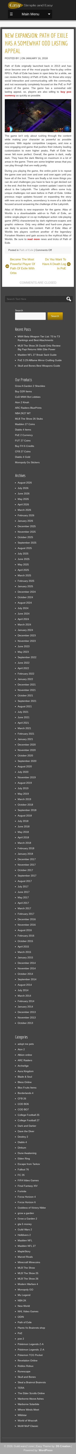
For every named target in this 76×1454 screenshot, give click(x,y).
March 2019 (24, 799)
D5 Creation (63, 1446)
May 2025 (23, 564)
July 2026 (23, 488)
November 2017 (27, 864)
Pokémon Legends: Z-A (31, 1349)
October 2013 (25, 1023)
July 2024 (23, 608)
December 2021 (27, 684)
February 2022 (26, 673)
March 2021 (24, 728)
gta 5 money (25, 1224)
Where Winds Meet (28, 1409)
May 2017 (23, 897)
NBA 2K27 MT (23, 413)
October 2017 (25, 870)
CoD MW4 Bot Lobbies (27, 396)
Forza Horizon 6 (27, 1202)
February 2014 (26, 1001)
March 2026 (24, 509)
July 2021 (23, 711)
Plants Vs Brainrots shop (31, 1327)
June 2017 (24, 892)
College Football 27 (28, 1120)
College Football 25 (28, 1114)
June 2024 (24, 613)
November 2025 (27, 531)
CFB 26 (22, 1098)
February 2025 (26, 580)
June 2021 (24, 717)
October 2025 (25, 537)
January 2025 (25, 586)
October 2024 (25, 597)
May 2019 (23, 793)
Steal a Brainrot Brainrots (32, 1382)
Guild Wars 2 (25, 1229)
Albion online (25, 1054)
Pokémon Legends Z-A (30, 1344)
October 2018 (25, 804)
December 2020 (27, 744)
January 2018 (25, 853)
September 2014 (27, 979)
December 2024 (27, 591)
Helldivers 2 (24, 1235)
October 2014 (25, 973)
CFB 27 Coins (23, 451)
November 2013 (27, 1017)
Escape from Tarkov (29, 1164)
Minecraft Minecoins (29, 1262)
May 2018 (23, 832)
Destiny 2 (23, 1136)
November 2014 (27, 968)
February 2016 (26, 935)
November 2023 (27, 640)
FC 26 (21, 1175)
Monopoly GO (25, 1289)
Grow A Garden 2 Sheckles (30, 386)
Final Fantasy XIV (27, 1185)
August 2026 (25, 482)
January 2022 (25, 679)
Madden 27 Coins (25, 424)
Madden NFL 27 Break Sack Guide (37, 354)
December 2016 (27, 919)
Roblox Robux (25, 1366)
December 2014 (27, 963)
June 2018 (24, 826)
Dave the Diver (26, 1131)
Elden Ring (24, 1158)
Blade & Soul (25, 1076)
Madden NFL (25, 1240)
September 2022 (27, 657)
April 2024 (23, 619)
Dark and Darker (27, 1125)
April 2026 (23, 504)
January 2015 (25, 957)
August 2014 (25, 984)
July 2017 (23, 886)
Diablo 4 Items (23, 429)
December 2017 (27, 859)
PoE (20, 1333)
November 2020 (27, 750)
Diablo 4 (22, 1142)
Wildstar (22, 1415)
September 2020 (27, 761)
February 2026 (26, 515)
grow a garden (26, 1213)
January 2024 (25, 630)
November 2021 (27, 690)
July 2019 (23, 788)
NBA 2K (22, 1300)
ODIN (21, 1316)
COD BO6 (23, 1104)
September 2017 (27, 875)
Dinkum (22, 1147)
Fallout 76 (23, 1169)
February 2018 (26, 848)
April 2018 (23, 837)
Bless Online (25, 1082)
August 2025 (25, 548)
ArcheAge (23, 1065)
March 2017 (24, 908)
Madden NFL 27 (27, 1245)
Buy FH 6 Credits (24, 446)
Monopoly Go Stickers (27, 462)
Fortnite (22, 1191)
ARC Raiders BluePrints (28, 407)
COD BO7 (23, 1109)
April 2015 (23, 946)
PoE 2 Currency (24, 435)
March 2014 (24, 995)
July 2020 (23, 771)
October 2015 (25, 941)
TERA (21, 1387)
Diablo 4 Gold (22, 456)
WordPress (45, 1450)
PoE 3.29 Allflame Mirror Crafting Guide (40, 360)
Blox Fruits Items (27, 1087)
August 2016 (25, 930)
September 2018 (27, 810)
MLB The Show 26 (28, 1278)
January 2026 (25, 520)
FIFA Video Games (28, 1180)
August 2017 (25, 881)
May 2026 (23, 499)
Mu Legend (24, 1295)
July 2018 (23, 821)
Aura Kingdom (26, 1071)
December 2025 (27, 526)
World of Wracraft (27, 1420)
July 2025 (23, 553)
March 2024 (24, 624)
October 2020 (25, 755)
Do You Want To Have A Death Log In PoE (54, 264)
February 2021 (26, 733)
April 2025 (23, 570)
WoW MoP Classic (28, 1426)
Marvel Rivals (25, 1256)
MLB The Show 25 (28, 1273)
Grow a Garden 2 (27, 1218)
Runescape (24, 1371)
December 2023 (27, 635)
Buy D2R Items (23, 391)
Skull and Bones (27, 1376)
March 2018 (24, 842)
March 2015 (24, 952)
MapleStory (24, 1251)
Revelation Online (27, 1360)
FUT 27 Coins (23, 440)
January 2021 (25, 739)
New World (24, 1306)
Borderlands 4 (25, 1093)
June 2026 (24, 493)
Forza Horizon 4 (27, 1196)
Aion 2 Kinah (22, 402)
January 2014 (25, 1006)
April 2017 (23, 902)
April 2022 (23, 668)
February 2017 (26, 913)
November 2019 (27, 777)
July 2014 (23, 990)
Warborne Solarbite (28, 1404)
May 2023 (23, 651)
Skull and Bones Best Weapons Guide (39, 365)
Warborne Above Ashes (31, 1398)
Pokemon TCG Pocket (30, 1355)
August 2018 (25, 815)
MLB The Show (26, 1267)
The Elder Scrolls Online (31, 1393)
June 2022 (24, 662)
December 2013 (27, 1012)
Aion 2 (21, 1049)
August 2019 (25, 782)
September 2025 (27, 542)
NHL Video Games (28, 1311)
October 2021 (25, 695)
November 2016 (27, 924)
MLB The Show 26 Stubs (29, 418)
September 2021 (27, 701)
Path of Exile (26, 250)
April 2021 (23, 722)
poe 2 (21, 1338)
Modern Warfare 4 (28, 1284)
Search (19, 310)
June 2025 (24, 559)
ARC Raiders (25, 1060)
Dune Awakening (27, 1153)
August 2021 (25, 706)
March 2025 (24, 575)
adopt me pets (26, 1044)
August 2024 (25, 602)
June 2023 (24, 646)
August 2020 (25, 766)
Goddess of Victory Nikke (32, 1207)
